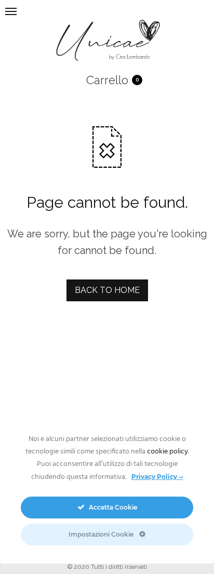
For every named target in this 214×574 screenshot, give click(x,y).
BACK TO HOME (107, 290)
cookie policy (167, 452)
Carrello (107, 80)
